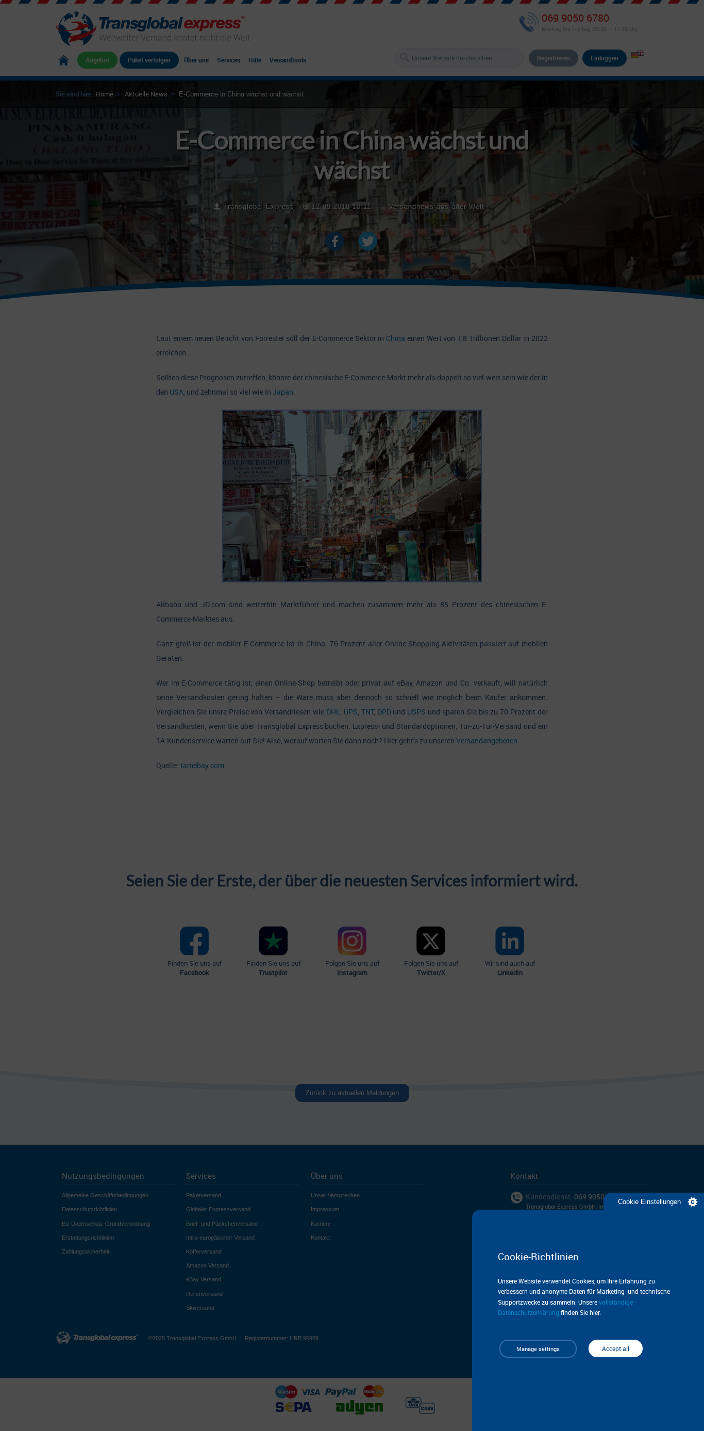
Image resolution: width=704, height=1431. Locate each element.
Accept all (615, 1348)
